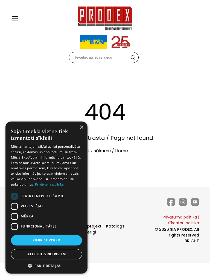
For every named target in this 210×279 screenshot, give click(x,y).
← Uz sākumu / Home (105, 151)
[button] (46, 265)
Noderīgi (87, 232)
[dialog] (46, 198)
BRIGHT (192, 241)
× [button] (81, 127)
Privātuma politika (180, 217)
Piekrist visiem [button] (47, 240)
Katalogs (115, 226)
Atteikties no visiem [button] (46, 254)
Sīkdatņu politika (183, 223)
